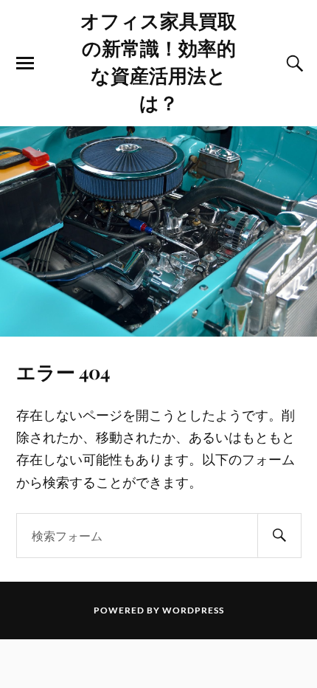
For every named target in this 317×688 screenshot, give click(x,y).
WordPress (193, 610)
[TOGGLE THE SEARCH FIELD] (293, 63)
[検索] (279, 535)
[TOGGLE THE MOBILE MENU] (25, 63)
